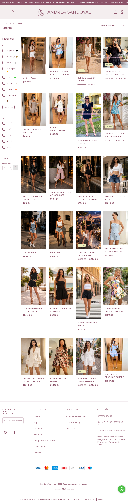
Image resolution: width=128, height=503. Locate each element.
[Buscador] (12, 12)
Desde (4, 163)
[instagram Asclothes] (5, 432)
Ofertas (37, 452)
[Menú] (6, 12)
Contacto (70, 428)
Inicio (4, 23)
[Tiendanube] (64, 489)
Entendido (102, 499)
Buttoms (12, 23)
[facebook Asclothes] (15, 432)
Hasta (10, 163)
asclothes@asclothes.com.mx (112, 430)
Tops (36, 422)
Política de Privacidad (76, 416)
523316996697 (105, 416)
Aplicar (15, 167)
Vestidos (38, 434)
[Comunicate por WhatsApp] (122, 489)
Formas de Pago (73, 422)
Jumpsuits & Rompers (44, 440)
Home (37, 416)
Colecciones (40, 446)
